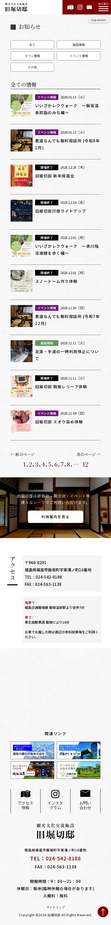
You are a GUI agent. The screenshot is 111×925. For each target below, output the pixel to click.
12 (85, 464)
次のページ (86, 454)
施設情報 (79, 44)
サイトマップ (55, 907)
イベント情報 (78, 55)
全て (32, 44)
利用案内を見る (55, 516)
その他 (32, 67)
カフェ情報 (32, 55)
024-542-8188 (49, 577)
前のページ (25, 454)
